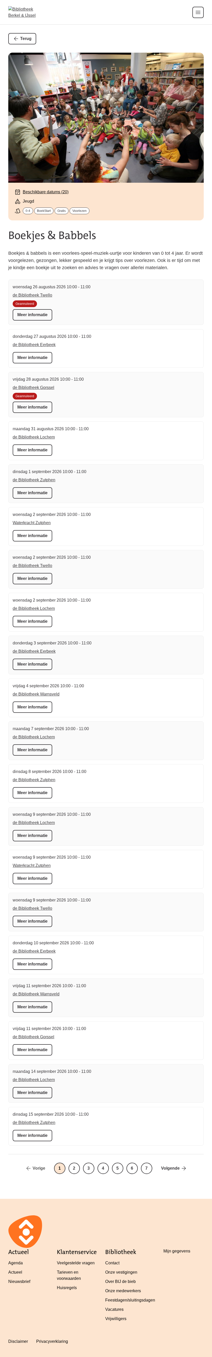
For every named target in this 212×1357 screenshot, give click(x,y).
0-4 (28, 211)
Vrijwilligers (115, 1318)
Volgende (170, 1168)
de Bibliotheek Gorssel (33, 387)
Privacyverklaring (52, 1341)
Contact (112, 1263)
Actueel (15, 1272)
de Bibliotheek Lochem (34, 437)
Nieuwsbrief (19, 1281)
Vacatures (114, 1309)
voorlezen (79, 211)
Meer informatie (32, 315)
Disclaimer (18, 1341)
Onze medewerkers (123, 1291)
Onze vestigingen (121, 1272)
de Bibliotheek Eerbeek (34, 344)
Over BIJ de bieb (120, 1281)
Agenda (15, 1263)
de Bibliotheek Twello (32, 295)
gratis (61, 211)
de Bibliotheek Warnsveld (36, 694)
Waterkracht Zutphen (32, 523)
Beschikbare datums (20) (46, 192)
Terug (26, 38)
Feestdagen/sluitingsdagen (130, 1300)
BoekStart (44, 211)
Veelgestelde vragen (76, 1263)
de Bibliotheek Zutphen (34, 480)
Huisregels (67, 1288)
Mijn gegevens (176, 1251)
